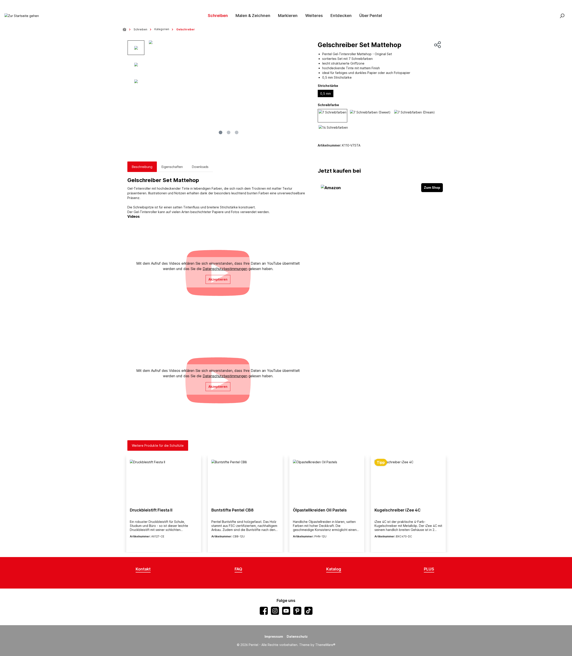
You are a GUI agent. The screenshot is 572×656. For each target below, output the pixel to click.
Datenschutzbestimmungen (225, 268)
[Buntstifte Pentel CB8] (245, 482)
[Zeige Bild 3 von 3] (236, 132)
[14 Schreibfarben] (333, 131)
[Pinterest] (297, 611)
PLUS (429, 569)
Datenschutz (297, 636)
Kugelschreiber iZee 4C (397, 510)
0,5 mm (325, 93)
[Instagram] (275, 611)
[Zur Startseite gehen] (21, 15)
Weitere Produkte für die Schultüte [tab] (158, 445)
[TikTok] (308, 611)
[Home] (124, 29)
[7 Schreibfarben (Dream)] (414, 115)
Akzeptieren (217, 279)
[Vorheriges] (154, 89)
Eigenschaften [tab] (172, 167)
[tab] (142, 166)
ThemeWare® (325, 645)
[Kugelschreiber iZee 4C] (408, 482)
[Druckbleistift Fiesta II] (164, 482)
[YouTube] (286, 611)
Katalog (333, 569)
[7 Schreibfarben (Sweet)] (370, 115)
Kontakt (143, 569)
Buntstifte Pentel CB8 (232, 510)
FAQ (238, 569)
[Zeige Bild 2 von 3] (228, 132)
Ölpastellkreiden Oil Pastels (320, 510)
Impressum (274, 636)
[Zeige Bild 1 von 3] (220, 132)
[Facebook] (264, 611)
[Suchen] (562, 15)
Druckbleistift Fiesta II (151, 510)
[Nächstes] (304, 89)
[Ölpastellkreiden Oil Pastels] (327, 482)
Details (164, 544)
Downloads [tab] (200, 167)
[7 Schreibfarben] (332, 115)
